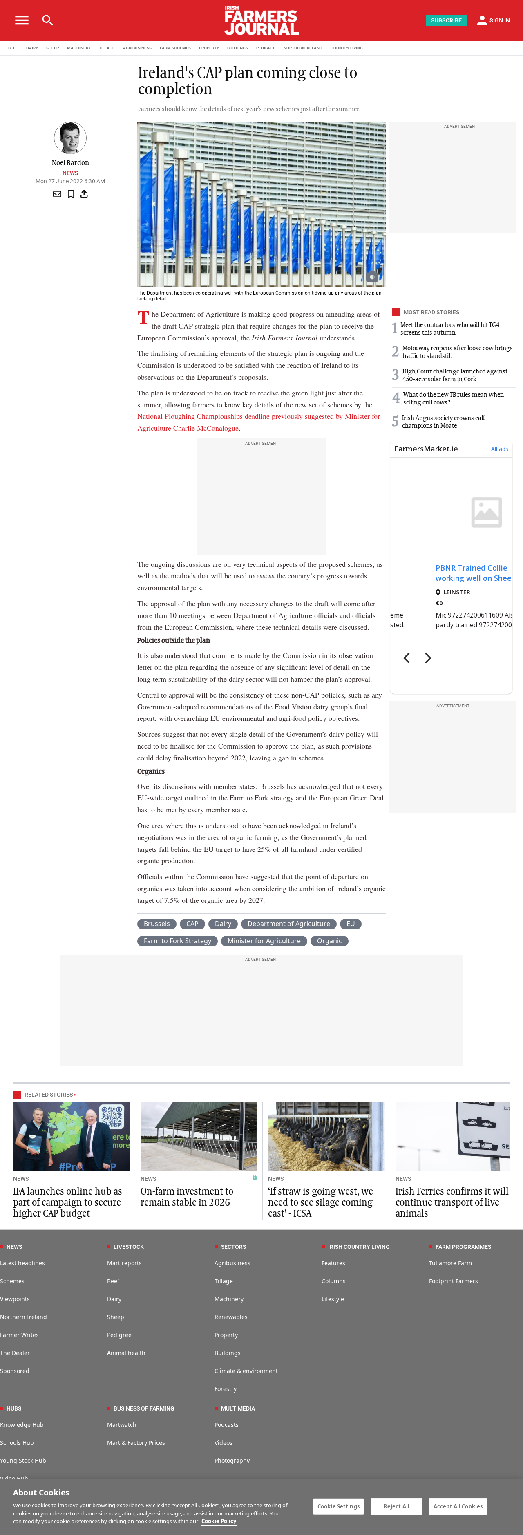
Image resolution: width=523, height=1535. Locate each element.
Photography (232, 1460)
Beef (113, 1281)
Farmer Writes (19, 1335)
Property (226, 1335)
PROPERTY (209, 48)
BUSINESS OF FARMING (144, 1408)
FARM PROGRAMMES (463, 1247)
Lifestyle (333, 1299)
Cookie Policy (218, 1521)
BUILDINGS (237, 48)
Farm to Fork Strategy (177, 940)
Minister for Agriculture (264, 940)
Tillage (224, 1281)
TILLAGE (107, 48)
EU (350, 923)
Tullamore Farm (450, 1263)
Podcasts (227, 1424)
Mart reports (124, 1263)
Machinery (229, 1299)
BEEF (13, 48)
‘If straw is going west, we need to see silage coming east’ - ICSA (320, 1203)
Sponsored (14, 1371)
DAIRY (32, 48)
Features (333, 1263)
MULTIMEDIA (238, 1408)
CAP (192, 923)
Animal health (126, 1353)
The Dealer (15, 1353)
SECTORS (233, 1247)
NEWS (21, 1178)
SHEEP (52, 48)
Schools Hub (17, 1442)
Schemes (12, 1281)
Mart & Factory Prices (136, 1442)
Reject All (396, 1506)
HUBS (14, 1408)
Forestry (226, 1389)
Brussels (157, 923)
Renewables (231, 1317)
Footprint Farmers (453, 1281)
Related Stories (49, 1094)
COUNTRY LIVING (347, 48)
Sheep (115, 1317)
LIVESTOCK (129, 1247)
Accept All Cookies (458, 1506)
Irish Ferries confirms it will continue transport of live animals (452, 1203)
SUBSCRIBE (446, 20)
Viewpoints (15, 1299)
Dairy (223, 923)
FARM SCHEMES (175, 48)
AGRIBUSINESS (137, 48)
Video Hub (14, 1478)
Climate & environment (246, 1371)
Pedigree (119, 1335)
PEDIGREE (265, 48)
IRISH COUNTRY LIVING (359, 1247)
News (70, 173)
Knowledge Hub (22, 1424)
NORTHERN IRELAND (303, 48)
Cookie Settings (338, 1506)
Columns (334, 1281)
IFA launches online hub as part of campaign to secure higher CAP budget (67, 1203)
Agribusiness (232, 1263)
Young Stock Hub (23, 1460)
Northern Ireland (23, 1317)
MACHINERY (79, 48)
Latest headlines (22, 1263)
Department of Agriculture (289, 923)
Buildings (228, 1353)
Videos (223, 1442)
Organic (329, 940)
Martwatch (121, 1424)
